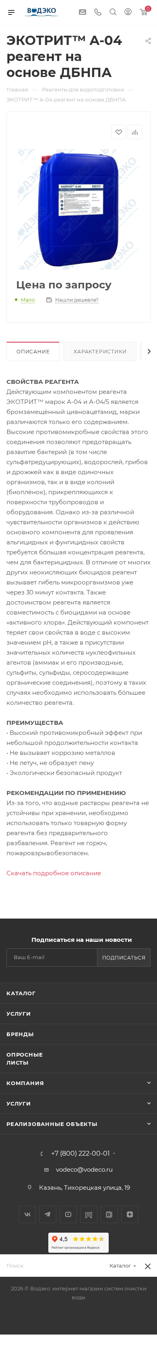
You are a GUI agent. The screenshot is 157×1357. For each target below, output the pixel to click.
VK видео (109, 1214)
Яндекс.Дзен (129, 1214)
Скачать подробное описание (53, 873)
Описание (33, 352)
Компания (25, 1083)
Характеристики (100, 352)
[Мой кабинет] (128, 12)
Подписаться (124, 958)
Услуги (18, 1013)
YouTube (68, 1214)
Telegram (47, 1214)
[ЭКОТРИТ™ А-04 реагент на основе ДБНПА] (78, 209)
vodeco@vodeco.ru (84, 1169)
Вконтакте (27, 1214)
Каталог (21, 993)
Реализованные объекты (51, 1124)
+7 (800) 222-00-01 (80, 1153)
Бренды (20, 1034)
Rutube (88, 1214)
